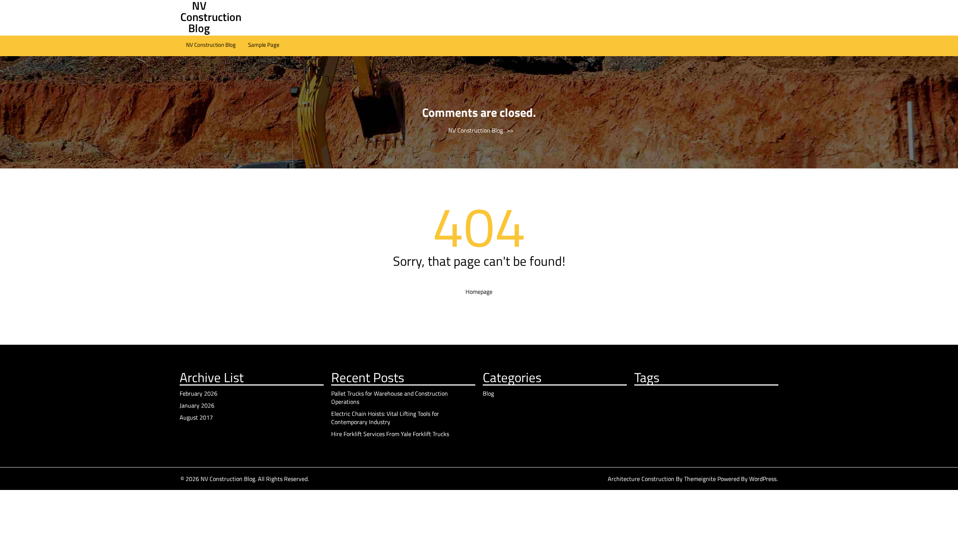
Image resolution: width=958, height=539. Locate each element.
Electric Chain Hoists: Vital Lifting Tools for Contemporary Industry (385, 417)
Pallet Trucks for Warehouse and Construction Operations (389, 397)
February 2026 (198, 393)
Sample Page (264, 44)
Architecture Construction (642, 478)
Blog (488, 393)
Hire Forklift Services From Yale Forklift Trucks (390, 433)
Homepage (479, 291)
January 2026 (197, 405)
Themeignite (700, 478)
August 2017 (196, 417)
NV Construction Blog (211, 44)
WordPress (763, 478)
